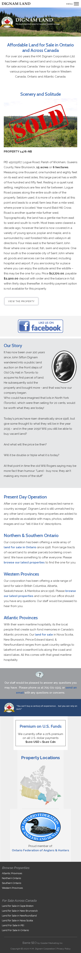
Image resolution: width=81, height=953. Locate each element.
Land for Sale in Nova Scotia (17, 920)
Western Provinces (12, 888)
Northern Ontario (11, 878)
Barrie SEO (30, 943)
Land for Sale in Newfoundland (19, 915)
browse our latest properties (24, 562)
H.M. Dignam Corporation (42, 948)
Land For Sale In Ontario (15, 930)
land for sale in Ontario (20, 547)
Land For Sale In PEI (13, 925)
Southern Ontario (11, 883)
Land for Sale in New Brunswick (20, 910)
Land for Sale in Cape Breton (18, 905)
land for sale (44, 634)
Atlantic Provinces (12, 873)
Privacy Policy (64, 948)
